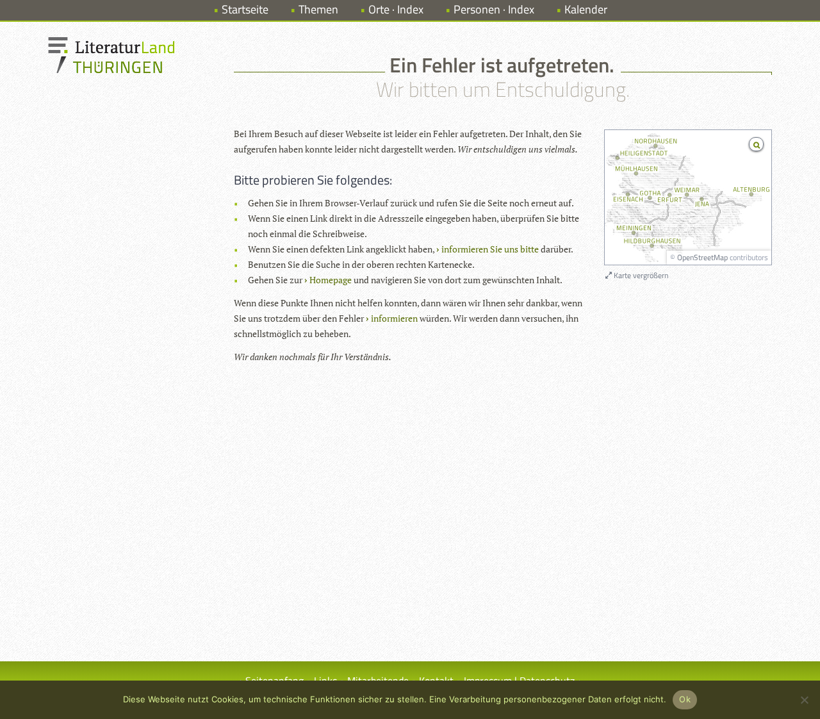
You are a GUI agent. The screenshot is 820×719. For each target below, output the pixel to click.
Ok (685, 699)
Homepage (330, 280)
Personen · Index (494, 9)
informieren (394, 318)
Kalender (585, 9)
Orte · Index (395, 9)
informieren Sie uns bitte (490, 249)
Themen (318, 9)
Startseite (245, 9)
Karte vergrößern (640, 275)
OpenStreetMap (702, 257)
